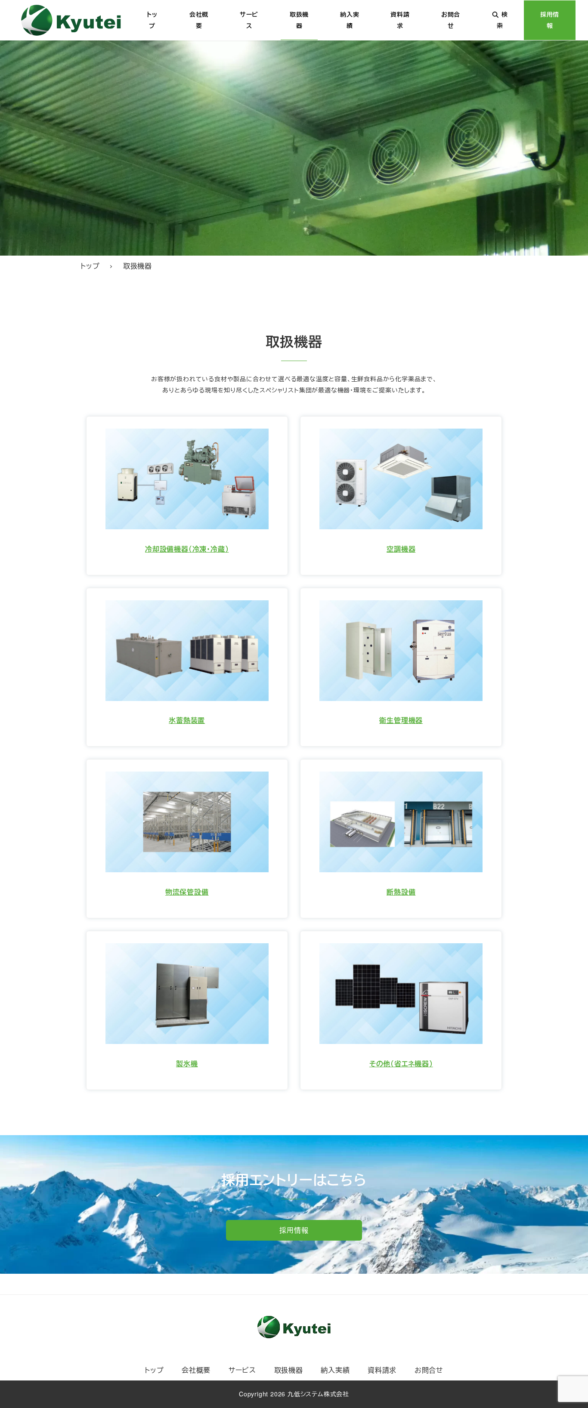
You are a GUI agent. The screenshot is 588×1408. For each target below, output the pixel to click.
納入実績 (335, 1370)
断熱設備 (401, 892)
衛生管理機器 (401, 720)
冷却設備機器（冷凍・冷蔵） (187, 549)
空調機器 (401, 549)
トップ (154, 1370)
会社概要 (196, 1370)
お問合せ (429, 1370)
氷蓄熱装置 (187, 720)
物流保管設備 (187, 892)
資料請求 (382, 1370)
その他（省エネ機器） (401, 1063)
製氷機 (187, 1063)
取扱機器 (288, 1370)
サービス (242, 1370)
